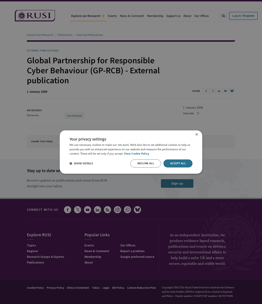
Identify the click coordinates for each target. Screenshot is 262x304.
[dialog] (131, 152)
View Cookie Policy (136, 153)
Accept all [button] (178, 163)
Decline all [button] (145, 163)
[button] (81, 163)
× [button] (196, 134)
